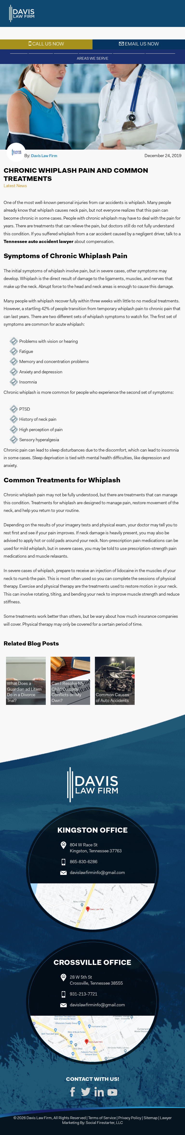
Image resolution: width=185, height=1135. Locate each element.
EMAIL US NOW (141, 44)
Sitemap (151, 1118)
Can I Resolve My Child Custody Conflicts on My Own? (68, 692)
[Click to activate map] (93, 910)
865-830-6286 (83, 862)
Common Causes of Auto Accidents (112, 698)
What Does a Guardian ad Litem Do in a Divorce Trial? (24, 692)
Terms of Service (102, 1118)
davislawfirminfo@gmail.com (97, 873)
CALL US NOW (47, 44)
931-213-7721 (83, 994)
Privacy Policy (129, 1118)
